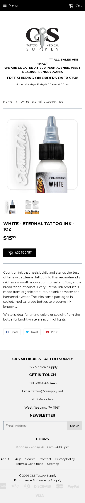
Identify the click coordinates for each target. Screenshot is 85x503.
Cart (78, 5)
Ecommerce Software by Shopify (37, 480)
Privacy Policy (65, 459)
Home (7, 101)
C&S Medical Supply (42, 367)
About (5, 459)
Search (30, 459)
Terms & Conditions (29, 463)
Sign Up (74, 425)
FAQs (17, 459)
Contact (45, 459)
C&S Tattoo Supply (43, 475)
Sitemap (53, 463)
